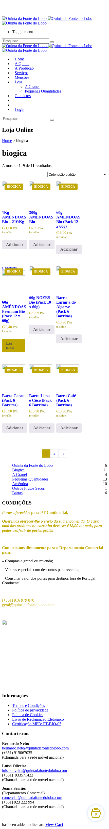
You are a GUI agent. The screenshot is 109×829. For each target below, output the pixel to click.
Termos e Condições (28, 705)
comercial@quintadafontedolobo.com (32, 797)
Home (20, 59)
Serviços (21, 73)
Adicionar (14, 244)
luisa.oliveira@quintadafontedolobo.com (34, 770)
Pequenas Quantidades (43, 91)
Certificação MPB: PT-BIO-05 (36, 724)
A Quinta (22, 63)
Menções (22, 77)
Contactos (23, 96)
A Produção (24, 68)
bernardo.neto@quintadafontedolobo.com (35, 748)
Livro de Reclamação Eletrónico (38, 719)
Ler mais (10, 345)
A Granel (32, 86)
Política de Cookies (27, 715)
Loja (18, 82)
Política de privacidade (30, 710)
